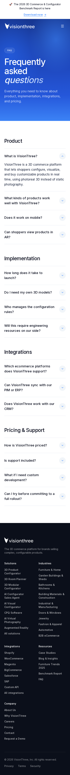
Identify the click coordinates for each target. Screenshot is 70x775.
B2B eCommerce (49, 635)
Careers (9, 721)
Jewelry (44, 618)
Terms (22, 765)
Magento (10, 664)
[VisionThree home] (19, 26)
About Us (10, 710)
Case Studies (47, 652)
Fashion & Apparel (50, 624)
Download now (35, 14)
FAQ (41, 679)
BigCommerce (13, 669)
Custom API (11, 687)
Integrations (12, 646)
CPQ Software (13, 612)
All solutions (12, 633)
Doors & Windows (50, 612)
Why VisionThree (15, 715)
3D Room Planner (15, 579)
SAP (6, 681)
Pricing (8, 727)
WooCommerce (14, 658)
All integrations (14, 692)
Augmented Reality (16, 627)
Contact (9, 732)
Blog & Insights (48, 658)
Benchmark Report (50, 673)
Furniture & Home (50, 569)
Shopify (9, 652)
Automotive (46, 629)
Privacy (9, 765)
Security (35, 765)
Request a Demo (14, 738)
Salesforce (11, 675)
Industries (45, 563)
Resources (45, 646)
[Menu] (62, 26)
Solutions (10, 563)
